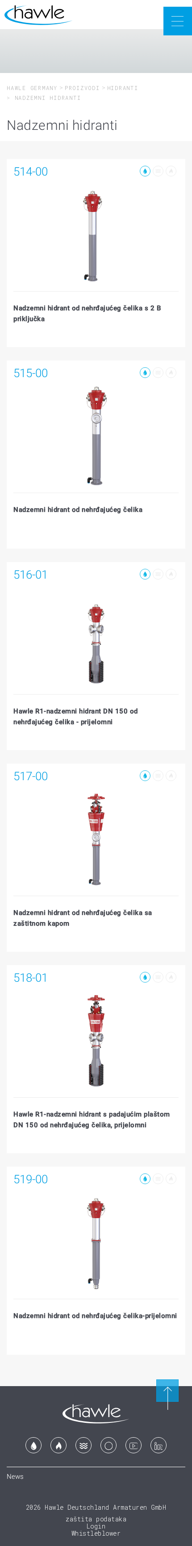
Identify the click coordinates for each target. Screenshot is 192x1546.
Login (96, 1526)
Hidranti (122, 87)
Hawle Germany (32, 87)
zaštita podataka (96, 1519)
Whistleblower (96, 1533)
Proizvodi (82, 87)
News (15, 1477)
